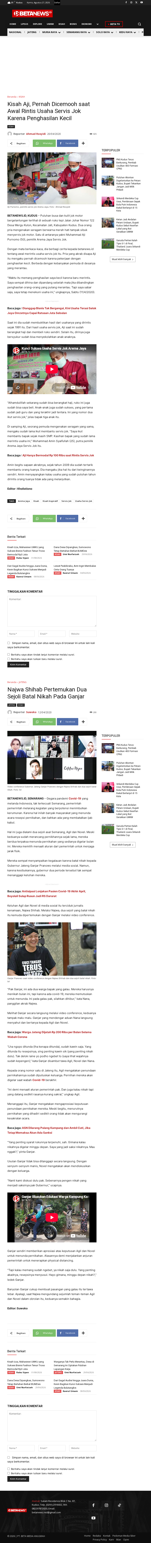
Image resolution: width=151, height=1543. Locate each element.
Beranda (11, 96)
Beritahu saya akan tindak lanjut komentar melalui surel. (43, 654)
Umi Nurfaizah (71, 554)
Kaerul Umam (23, 576)
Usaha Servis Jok (83, 501)
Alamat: (36, 1501)
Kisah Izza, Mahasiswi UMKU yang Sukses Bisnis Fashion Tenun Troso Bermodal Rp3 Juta (26, 551)
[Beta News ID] (32, 13)
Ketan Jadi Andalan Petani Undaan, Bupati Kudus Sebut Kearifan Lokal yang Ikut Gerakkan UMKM (127, 225)
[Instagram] (131, 3)
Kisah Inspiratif (50, 501)
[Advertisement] (75, 63)
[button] (139, 24)
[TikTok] (119, 1506)
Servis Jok (66, 501)
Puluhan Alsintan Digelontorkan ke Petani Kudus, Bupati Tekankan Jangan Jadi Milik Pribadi (128, 183)
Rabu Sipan (22, 557)
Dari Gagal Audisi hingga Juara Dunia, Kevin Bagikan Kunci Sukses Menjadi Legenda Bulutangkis (27, 570)
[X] (136, 3)
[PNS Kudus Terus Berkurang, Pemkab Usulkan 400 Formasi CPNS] (108, 163)
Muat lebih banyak (121, 259)
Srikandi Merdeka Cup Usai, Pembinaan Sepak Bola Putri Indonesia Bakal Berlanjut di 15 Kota (128, 204)
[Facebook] (126, 3)
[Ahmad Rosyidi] (10, 134)
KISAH (22, 96)
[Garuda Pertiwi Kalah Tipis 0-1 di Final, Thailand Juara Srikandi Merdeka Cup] (108, 244)
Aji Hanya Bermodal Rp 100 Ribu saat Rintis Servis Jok (58, 455)
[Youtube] (141, 3)
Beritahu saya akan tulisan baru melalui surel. (37, 659)
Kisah (36, 501)
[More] (83, 143)
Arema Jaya (24, 501)
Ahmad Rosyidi (36, 134)
